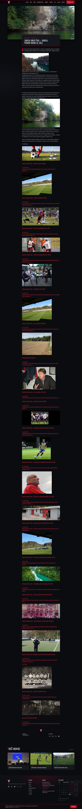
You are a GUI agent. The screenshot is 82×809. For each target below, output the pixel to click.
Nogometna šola (40, 2)
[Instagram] (12, 786)
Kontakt (63, 2)
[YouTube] (15, 786)
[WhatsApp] (53, 736)
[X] (56, 736)
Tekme (34, 2)
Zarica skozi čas (26, 735)
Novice (27, 2)
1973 (55, 2)
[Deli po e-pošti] (50, 736)
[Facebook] (59, 736)
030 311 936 (44, 788)
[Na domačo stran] (41, 730)
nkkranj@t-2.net (45, 787)
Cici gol (69, 2)
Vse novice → (71, 749)
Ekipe (31, 2)
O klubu (58, 2)
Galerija (51, 2)
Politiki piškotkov (16, 807)
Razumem (73, 806)
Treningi (46, 2)
